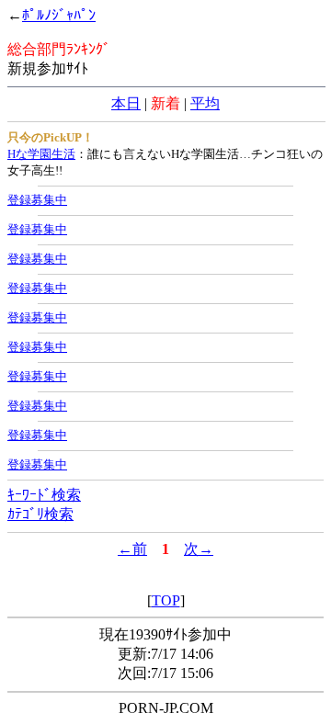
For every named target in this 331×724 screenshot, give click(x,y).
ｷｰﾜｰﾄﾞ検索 (44, 495)
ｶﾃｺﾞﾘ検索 (40, 514)
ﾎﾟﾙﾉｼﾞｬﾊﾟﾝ (59, 15)
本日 (126, 103)
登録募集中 (37, 200)
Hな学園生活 (41, 154)
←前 (132, 549)
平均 (205, 103)
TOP (166, 600)
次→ (198, 549)
